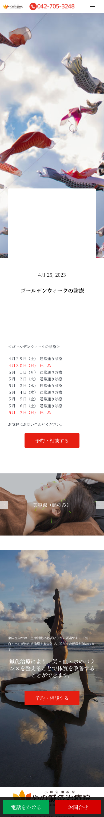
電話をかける (26, 807)
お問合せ (78, 807)
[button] (4, 505)
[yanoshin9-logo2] (13, 7)
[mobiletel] (52, 3)
